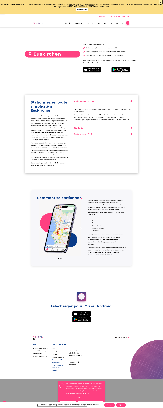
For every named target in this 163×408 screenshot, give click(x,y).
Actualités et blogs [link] (40, 351)
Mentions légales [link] (58, 357)
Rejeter (121, 405)
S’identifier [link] (125, 16)
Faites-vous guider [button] (58, 258)
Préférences (81, 398)
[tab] (103, 101)
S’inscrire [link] (117, 16)
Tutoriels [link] (119, 23)
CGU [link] (53, 348)
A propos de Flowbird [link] (41, 348)
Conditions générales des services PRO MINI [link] (75, 353)
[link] (38, 23)
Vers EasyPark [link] (82, 9)
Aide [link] (110, 16)
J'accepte (109, 405)
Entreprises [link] (107, 23)
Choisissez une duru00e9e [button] (60, 258)
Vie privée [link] (55, 352)
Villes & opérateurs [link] (40, 356)
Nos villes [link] (96, 23)
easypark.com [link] (144, 4)
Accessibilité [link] (102, 16)
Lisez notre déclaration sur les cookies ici (78, 393)
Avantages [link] (78, 23)
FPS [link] (87, 23)
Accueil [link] (67, 23)
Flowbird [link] (105, 7)
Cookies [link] (55, 354)
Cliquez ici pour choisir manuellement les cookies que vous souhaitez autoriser (62, 406)
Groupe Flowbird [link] (39, 353)
